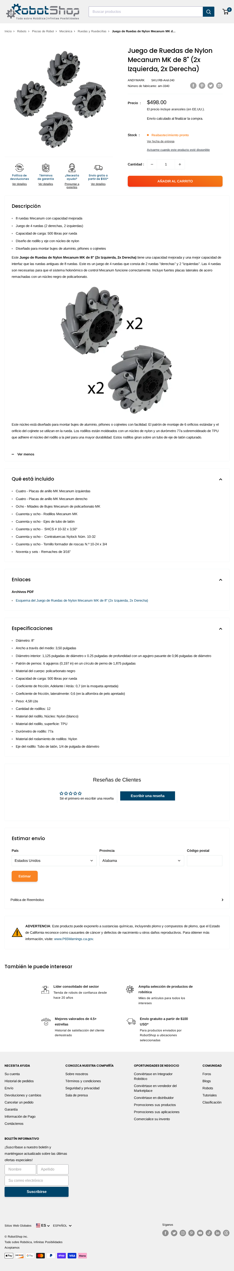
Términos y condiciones (83, 1081)
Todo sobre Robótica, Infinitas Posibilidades (34, 1242)
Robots (22, 31)
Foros (206, 1074)
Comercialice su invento (152, 1119)
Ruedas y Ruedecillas (92, 31)
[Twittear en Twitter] (210, 85)
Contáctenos (14, 1123)
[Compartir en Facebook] (193, 85)
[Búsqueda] (208, 12)
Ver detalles (19, 184)
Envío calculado (159, 118)
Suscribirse (37, 1192)
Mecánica (65, 31)
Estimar (25, 876)
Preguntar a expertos (72, 185)
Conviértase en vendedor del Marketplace (155, 1088)
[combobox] (146, 11)
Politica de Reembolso (27, 900)
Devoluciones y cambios (23, 1095)
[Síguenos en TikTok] (209, 1233)
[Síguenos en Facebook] (165, 1233)
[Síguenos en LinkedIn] (217, 1233)
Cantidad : (136, 164)
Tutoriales (209, 1095)
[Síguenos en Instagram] (183, 1233)
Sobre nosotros (76, 1074)
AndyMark (136, 80)
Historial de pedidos (19, 1081)
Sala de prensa (76, 1095)
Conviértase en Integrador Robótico (153, 1076)
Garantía (11, 1109)
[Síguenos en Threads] (226, 1233)
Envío (9, 1088)
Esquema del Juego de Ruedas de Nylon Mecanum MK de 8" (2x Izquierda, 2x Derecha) (82, 600)
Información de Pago (20, 1116)
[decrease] (152, 164)
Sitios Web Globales (18, 1225)
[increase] (180, 164)
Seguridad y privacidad (82, 1088)
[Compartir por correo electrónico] (219, 85)
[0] (226, 11)
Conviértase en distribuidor (154, 1098)
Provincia (106, 850)
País (15, 850)
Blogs (206, 1081)
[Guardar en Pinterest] (202, 85)
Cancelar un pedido (19, 1102)
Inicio (8, 31)
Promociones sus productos (155, 1105)
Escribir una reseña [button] (148, 796)
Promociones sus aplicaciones (157, 1112)
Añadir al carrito (175, 181)
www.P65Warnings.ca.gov (73, 939)
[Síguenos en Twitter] (174, 1233)
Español (61, 1225)
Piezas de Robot (43, 31)
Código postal (198, 850)
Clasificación (211, 1102)
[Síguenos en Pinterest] (191, 1233)
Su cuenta (12, 1074)
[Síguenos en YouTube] (200, 1233)
